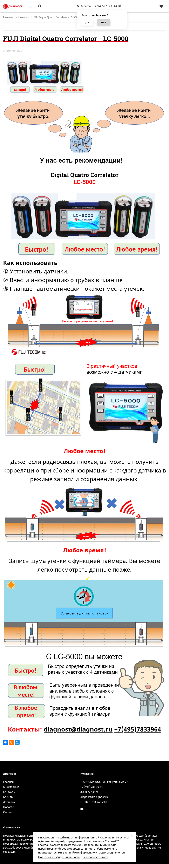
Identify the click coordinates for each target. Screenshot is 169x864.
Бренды (8, 797)
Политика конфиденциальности (59, 857)
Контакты (9, 792)
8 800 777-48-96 (89, 792)
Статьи (7, 812)
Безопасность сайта (95, 857)
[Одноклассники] (11, 742)
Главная (8, 782)
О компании (11, 787)
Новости (23, 17)
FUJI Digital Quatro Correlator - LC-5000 (56, 17)
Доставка (9, 802)
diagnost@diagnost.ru (78, 729)
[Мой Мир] (17, 742)
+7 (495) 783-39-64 (106, 6)
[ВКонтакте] (5, 742)
